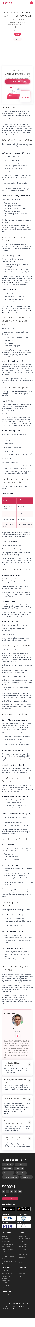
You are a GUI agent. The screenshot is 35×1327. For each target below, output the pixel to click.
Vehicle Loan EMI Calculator (6, 1281)
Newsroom (22, 1273)
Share (16, 39)
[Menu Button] (31, 2)
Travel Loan (19, 1168)
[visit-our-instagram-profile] (15, 1191)
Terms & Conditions (7, 1244)
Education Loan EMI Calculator (7, 1277)
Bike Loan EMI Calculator (9, 1273)
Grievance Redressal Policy (7, 1250)
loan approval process (23, 893)
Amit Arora (18, 30)
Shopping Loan (8, 1173)
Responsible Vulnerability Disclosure (9, 1262)
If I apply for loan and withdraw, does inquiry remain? (14, 1138)
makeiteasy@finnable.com (9, 1295)
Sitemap (21, 1279)
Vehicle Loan (7, 1168)
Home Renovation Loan (10, 1177)
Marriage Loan (21, 1164)
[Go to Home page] (2, 9)
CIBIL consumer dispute (15, 1110)
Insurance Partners (7, 1254)
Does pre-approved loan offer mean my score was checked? (14, 1122)
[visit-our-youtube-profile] (3, 1191)
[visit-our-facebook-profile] (7, 1191)
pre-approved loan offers (14, 788)
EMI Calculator (6, 1271)
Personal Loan (8, 1164)
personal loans (7, 997)
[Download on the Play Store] (24, 1209)
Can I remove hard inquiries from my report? (15, 1099)
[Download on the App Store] (8, 1209)
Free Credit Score (23, 1244)
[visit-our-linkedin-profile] (20, 1191)
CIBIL (17, 34)
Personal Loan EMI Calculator (7, 1286)
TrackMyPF (21, 1241)
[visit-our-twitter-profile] (11, 1191)
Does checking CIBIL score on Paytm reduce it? (13, 1064)
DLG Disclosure (6, 1247)
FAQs (20, 1276)
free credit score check (23, 579)
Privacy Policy (5, 1239)
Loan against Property (25, 1239)
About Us (4, 1236)
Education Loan (26, 1177)
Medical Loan (21, 1173)
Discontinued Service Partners (8, 1257)
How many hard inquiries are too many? (15, 1081)
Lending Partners (6, 1241)
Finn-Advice (22, 1271)
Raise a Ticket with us (10, 1199)
